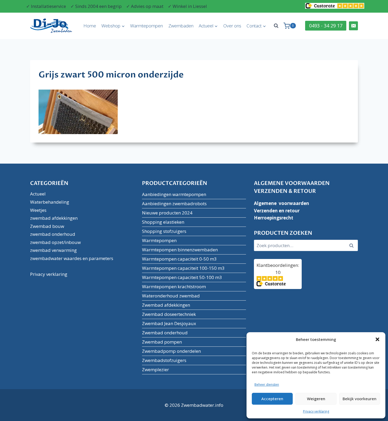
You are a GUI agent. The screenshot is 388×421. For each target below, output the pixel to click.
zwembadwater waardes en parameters (71, 258)
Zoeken (353, 245)
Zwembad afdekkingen (166, 305)
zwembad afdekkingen (54, 218)
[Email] (353, 25)
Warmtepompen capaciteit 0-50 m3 (179, 259)
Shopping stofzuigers (164, 231)
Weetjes (38, 210)
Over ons (232, 26)
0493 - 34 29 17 (325, 25)
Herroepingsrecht (273, 218)
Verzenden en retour (277, 211)
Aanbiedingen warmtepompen (174, 194)
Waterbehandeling (49, 202)
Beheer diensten (266, 384)
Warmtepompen (146, 26)
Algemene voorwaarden (281, 203)
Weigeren (316, 398)
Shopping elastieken (163, 222)
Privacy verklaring (316, 411)
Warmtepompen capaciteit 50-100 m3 (182, 277)
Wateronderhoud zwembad (171, 296)
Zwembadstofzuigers (164, 360)
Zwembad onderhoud (165, 333)
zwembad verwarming (53, 250)
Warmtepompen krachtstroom (174, 286)
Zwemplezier (155, 369)
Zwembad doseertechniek (169, 314)
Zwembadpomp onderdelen (171, 351)
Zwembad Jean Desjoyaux (169, 323)
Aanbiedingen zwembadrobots (174, 203)
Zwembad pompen (162, 342)
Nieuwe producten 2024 (167, 213)
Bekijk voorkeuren (359, 398)
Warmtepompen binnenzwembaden (180, 250)
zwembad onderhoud (52, 234)
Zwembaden (180, 26)
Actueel (38, 194)
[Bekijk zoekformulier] (276, 26)
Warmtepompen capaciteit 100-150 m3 (183, 268)
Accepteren (272, 398)
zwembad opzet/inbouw (55, 242)
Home (89, 26)
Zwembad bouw (47, 226)
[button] (377, 339)
